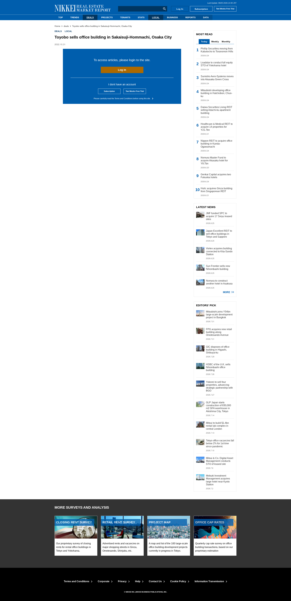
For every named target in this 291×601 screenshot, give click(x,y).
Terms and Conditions (76, 581)
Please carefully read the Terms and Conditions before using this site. (122, 98)
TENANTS (125, 17)
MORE (226, 292)
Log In (179, 9)
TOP (60, 17)
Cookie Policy (178, 581)
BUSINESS (172, 17)
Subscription (201, 9)
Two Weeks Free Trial (225, 9)
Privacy (122, 581)
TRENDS (74, 17)
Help (137, 581)
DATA (206, 17)
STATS (141, 17)
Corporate (103, 581)
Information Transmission (209, 581)
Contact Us (155, 581)
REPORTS (190, 17)
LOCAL (155, 17)
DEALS (90, 17)
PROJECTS (107, 17)
